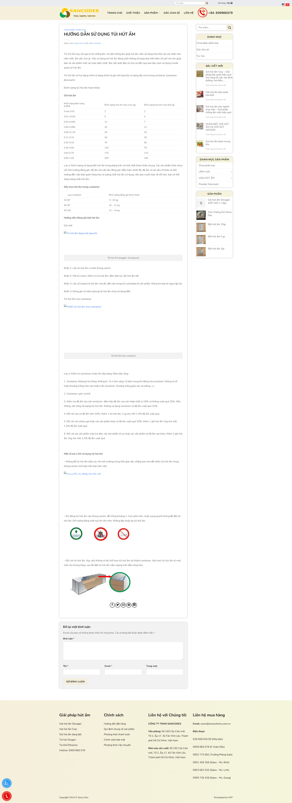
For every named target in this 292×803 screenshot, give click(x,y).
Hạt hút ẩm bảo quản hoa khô (217, 94)
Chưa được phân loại (75, 30)
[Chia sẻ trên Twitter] (117, 605)
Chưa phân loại (207, 165)
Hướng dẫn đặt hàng (115, 723)
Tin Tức (200, 56)
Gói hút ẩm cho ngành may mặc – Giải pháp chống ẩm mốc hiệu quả (218, 109)
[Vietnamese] (288, 4)
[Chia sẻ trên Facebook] (112, 605)
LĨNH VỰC (204, 171)
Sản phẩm (151, 13)
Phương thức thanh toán (117, 734)
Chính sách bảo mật (114, 739)
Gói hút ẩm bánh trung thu (218, 143)
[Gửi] (207, 3)
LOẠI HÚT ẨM (207, 178)
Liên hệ (189, 13)
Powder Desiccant (209, 184)
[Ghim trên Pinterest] (128, 605)
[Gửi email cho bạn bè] (123, 605)
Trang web (151, 665)
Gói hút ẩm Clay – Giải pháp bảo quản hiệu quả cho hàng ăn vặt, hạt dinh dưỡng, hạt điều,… (219, 76)
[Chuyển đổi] (231, 172)
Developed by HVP (223, 797)
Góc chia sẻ (172, 13)
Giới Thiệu (133, 13)
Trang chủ (114, 13)
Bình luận (68, 638)
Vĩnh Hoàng (95, 43)
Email (108, 665)
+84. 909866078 (220, 13)
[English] (284, 4)
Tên (65, 665)
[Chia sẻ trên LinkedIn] (134, 605)
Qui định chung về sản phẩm (119, 729)
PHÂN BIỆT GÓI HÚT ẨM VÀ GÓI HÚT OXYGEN (217, 127)
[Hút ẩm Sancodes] (79, 13)
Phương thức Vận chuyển (117, 745)
